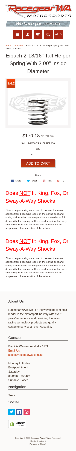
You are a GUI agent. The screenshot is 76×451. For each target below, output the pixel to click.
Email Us (14, 350)
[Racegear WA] (38, 15)
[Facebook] (19, 412)
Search (12, 395)
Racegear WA (37, 438)
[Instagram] (27, 412)
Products (18, 45)
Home (8, 45)
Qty (38, 149)
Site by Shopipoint (38, 441)
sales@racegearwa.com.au (25, 354)
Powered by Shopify (38, 444)
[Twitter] (11, 412)
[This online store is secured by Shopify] (17, 425)
